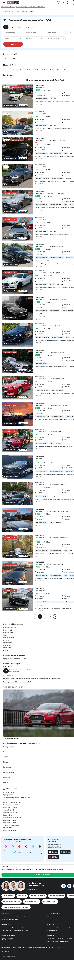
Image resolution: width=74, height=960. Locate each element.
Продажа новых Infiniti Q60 (12, 802)
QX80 (58, 70)
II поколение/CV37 (11, 59)
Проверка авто (8, 795)
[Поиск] (57, 2)
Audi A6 (5, 635)
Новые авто (6, 924)
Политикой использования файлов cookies (48, 869)
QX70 (36, 70)
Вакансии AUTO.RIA (49, 901)
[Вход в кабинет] (68, 2)
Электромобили (6, 930)
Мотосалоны (15, 928)
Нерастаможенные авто (9, 919)
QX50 (13, 70)
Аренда (3, 939)
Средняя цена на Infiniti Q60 (12, 817)
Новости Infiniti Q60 (9, 815)
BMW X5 (6, 640)
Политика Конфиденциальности (39, 947)
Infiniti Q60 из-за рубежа (11, 807)
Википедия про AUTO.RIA (11, 901)
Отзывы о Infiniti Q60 (10, 812)
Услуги (10, 939)
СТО (48, 917)
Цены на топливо (52, 941)
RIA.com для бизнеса (38, 896)
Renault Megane (8, 638)
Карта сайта (56, 947)
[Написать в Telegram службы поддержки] (63, 886)
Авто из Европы (16, 917)
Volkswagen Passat (9, 627)
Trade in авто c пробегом (11, 825)
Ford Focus (6, 645)
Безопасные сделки (31, 901)
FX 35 (28, 70)
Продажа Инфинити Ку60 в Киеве (14, 659)
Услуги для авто (53, 913)
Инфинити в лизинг (9, 823)
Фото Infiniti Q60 (8, 810)
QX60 (20, 70)
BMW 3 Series (7, 648)
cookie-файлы (17, 869)
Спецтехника (26, 928)
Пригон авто (7, 828)
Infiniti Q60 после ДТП (10, 805)
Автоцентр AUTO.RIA (21, 930)
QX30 (43, 70)
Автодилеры (5, 917)
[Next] (55, 616)
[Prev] (35, 616)
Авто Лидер (22, 896)
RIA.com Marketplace (57, 896)
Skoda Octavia (8, 630)
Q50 (6, 70)
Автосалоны (5, 928)
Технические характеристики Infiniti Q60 (16, 797)
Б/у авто (4, 913)
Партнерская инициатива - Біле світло (16, 907)
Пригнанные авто (30, 917)
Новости (50, 924)
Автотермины (64, 941)
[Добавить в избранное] (62, 2)
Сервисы (50, 935)
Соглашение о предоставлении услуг (13, 947)
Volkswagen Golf (8, 632)
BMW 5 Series (7, 643)
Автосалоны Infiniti (9, 800)
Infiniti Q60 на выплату (10, 830)
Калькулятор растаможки (55, 939)
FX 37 (51, 70)
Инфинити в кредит (9, 820)
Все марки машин (9, 792)
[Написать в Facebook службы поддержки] (69, 886)
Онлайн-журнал (52, 930)
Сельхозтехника (8, 935)
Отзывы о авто (8, 896)
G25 (65, 70)
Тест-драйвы (51, 928)
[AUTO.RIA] (13, 2)
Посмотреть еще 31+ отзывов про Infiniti (17, 682)
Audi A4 (5, 650)
